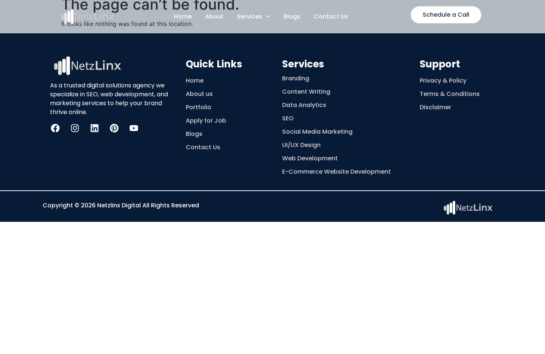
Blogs (292, 16)
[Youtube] (134, 128)
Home (183, 16)
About (214, 16)
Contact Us (331, 16)
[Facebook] (55, 128)
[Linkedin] (94, 128)
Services (249, 16)
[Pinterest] (114, 128)
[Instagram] (75, 128)
